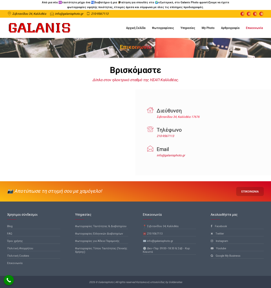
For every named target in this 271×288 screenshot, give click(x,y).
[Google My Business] (261, 14)
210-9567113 (99, 13)
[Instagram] (249, 14)
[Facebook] (243, 14)
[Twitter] (255, 14)
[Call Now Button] (9, 280)
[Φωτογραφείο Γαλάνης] (39, 27)
